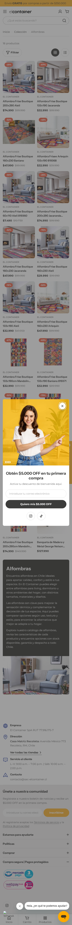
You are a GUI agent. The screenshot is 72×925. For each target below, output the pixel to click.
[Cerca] (62, 406)
